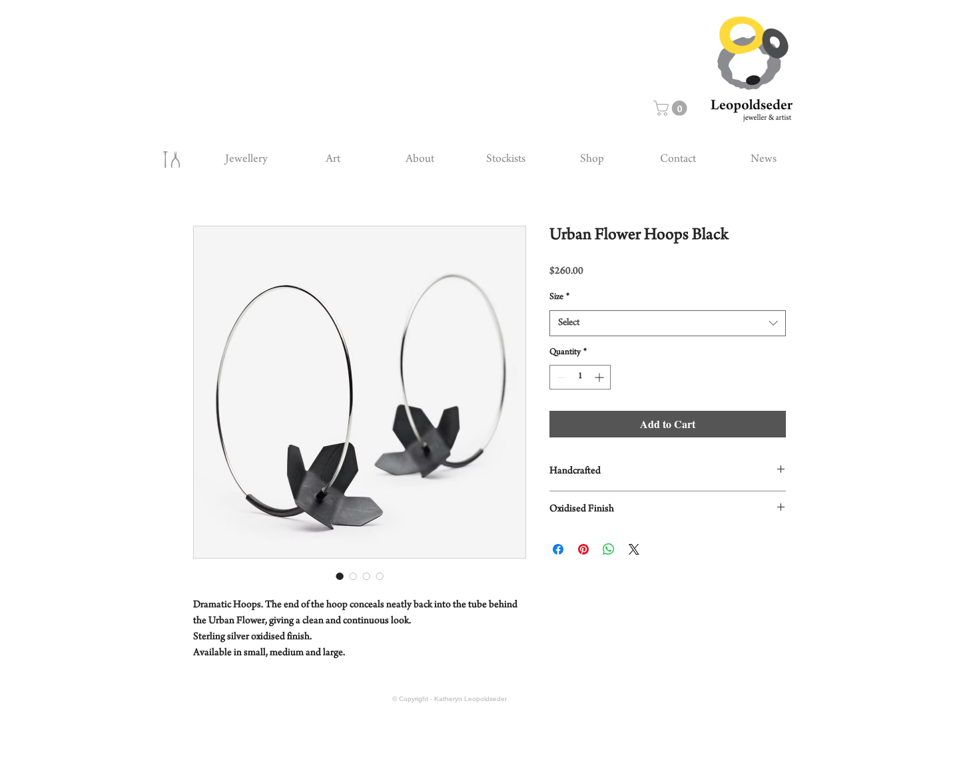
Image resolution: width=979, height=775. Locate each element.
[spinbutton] (580, 377)
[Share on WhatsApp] (609, 549)
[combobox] (667, 323)
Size (559, 297)
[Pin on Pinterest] (583, 549)
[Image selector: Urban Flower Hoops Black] (339, 576)
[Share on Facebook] (558, 549)
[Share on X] (634, 549)
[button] (672, 108)
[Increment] (600, 377)
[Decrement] (559, 377)
